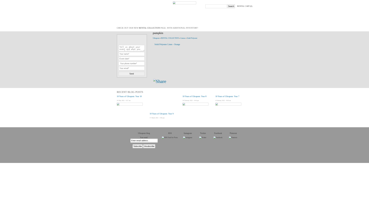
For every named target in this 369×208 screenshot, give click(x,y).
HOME (121, 21)
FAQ (189, 21)
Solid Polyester (192, 38)
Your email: (144, 137)
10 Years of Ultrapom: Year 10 (129, 96)
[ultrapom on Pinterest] (233, 137)
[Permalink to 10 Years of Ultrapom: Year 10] (130, 105)
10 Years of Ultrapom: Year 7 (227, 96)
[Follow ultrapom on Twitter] (202, 137)
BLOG (155, 21)
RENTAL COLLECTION (138, 21)
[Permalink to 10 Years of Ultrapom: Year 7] (228, 105)
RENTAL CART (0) (244, 6)
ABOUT (179, 21)
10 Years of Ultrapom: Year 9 (162, 114)
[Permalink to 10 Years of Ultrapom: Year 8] (195, 105)
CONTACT (167, 21)
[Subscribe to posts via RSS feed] (170, 137)
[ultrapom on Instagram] (187, 137)
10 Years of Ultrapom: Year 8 (194, 96)
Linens (183, 38)
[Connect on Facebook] (217, 137)
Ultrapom (156, 38)
